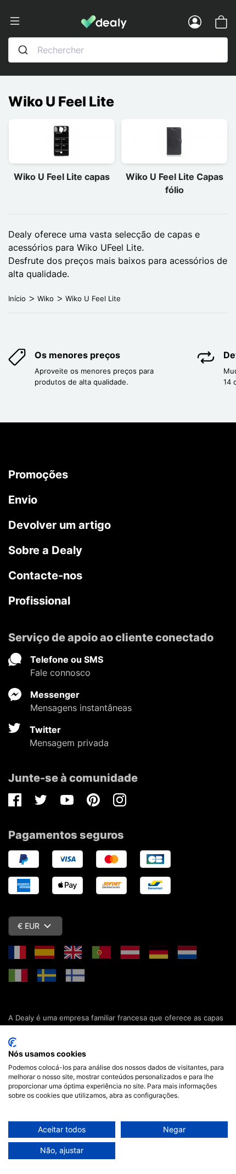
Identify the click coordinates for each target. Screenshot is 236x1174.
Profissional (39, 600)
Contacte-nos (45, 575)
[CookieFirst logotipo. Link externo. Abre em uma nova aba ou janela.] (12, 1042)
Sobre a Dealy (45, 550)
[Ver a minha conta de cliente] (194, 21)
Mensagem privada (69, 742)
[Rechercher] (23, 50)
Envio (22, 499)
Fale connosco (60, 672)
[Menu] (44, 21)
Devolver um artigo (59, 525)
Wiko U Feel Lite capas (62, 176)
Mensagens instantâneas (81, 707)
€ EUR (29, 925)
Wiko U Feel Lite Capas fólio (174, 183)
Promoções (38, 474)
